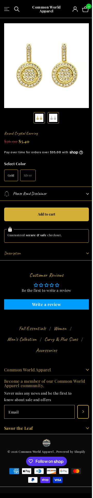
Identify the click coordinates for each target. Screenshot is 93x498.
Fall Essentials (30, 328)
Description (12, 253)
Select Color (15, 163)
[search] (16, 9)
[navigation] (39, 118)
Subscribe (79, 412)
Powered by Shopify (68, 452)
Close (44, 369)
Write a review (44, 304)
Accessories (44, 350)
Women (58, 328)
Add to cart (44, 214)
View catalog (7, 9)
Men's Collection (20, 339)
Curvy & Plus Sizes (59, 339)
